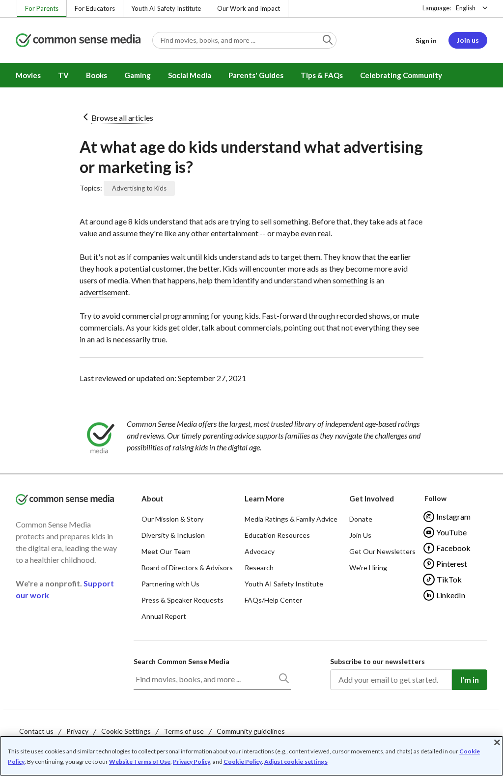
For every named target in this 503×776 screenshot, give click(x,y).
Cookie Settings (126, 731)
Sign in (426, 40)
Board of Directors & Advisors (187, 567)
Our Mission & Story (172, 519)
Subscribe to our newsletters (377, 661)
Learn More (264, 498)
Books (96, 75)
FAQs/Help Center (273, 600)
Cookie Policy (243, 761)
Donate (360, 519)
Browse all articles (122, 117)
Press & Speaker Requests (182, 600)
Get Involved (371, 498)
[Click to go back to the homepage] (78, 41)
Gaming (137, 75)
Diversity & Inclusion (173, 535)
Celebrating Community (401, 75)
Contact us (36, 731)
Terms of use (184, 731)
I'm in (469, 679)
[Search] (283, 680)
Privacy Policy (191, 761)
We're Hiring (368, 567)
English (465, 8)
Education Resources (277, 535)
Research (259, 567)
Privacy (77, 731)
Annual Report (163, 616)
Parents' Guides (255, 75)
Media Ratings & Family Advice (291, 519)
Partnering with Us (170, 584)
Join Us (360, 535)
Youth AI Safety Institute (166, 8)
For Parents (41, 8)
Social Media (189, 75)
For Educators (95, 8)
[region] (251, 756)
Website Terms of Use (139, 761)
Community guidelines (251, 731)
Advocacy (260, 551)
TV (63, 75)
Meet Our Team (166, 551)
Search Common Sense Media (181, 661)
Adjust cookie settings (296, 761)
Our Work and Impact (248, 8)
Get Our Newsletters (382, 551)
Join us (468, 40)
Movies (28, 75)
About (152, 498)
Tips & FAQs (322, 75)
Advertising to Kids (139, 188)
